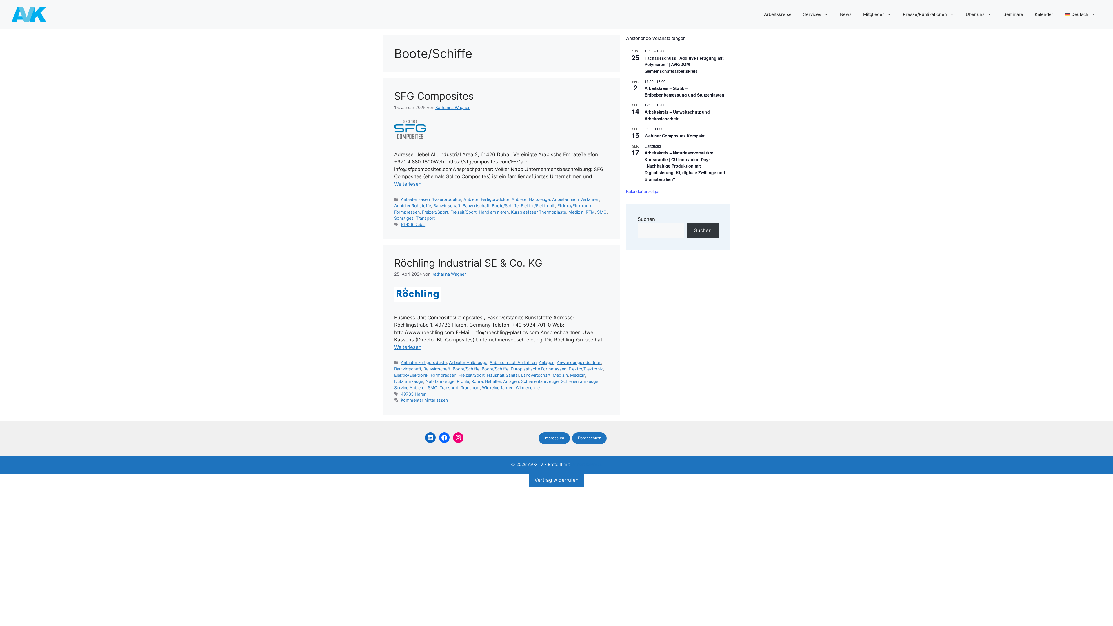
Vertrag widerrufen (556, 480)
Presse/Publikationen (925, 14)
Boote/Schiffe (505, 205)
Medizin (575, 212)
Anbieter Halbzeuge (531, 199)
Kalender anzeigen (643, 191)
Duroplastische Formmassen (538, 368)
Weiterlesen (407, 184)
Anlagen (546, 362)
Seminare (1013, 14)
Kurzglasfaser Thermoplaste (538, 212)
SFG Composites (434, 96)
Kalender (1044, 14)
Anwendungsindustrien (579, 362)
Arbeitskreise (778, 14)
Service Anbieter (409, 387)
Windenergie (528, 387)
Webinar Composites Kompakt (675, 136)
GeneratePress (586, 464)
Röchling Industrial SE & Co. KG (468, 263)
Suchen (646, 219)
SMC (602, 212)
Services (812, 14)
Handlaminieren (494, 212)
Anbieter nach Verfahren (575, 199)
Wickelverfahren (497, 387)
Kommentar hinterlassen (424, 400)
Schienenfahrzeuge (540, 381)
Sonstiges (404, 218)
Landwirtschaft (535, 375)
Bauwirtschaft (446, 205)
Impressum (554, 438)
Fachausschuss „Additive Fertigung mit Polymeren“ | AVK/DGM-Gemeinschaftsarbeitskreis (684, 64)
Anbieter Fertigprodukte (486, 199)
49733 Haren (413, 394)
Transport (425, 218)
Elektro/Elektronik (538, 205)
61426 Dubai (413, 224)
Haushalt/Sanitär (503, 375)
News (846, 14)
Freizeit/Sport (435, 212)
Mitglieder (873, 14)
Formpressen (407, 212)
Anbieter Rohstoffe (412, 205)
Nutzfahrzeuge (408, 381)
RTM (590, 212)
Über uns (975, 14)
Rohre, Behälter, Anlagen (495, 381)
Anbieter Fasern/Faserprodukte (431, 199)
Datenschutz (589, 438)
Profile (463, 381)
